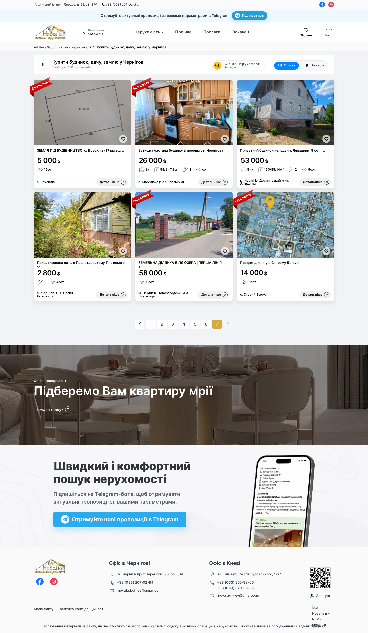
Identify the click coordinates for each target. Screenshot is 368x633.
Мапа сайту (44, 609)
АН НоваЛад (43, 47)
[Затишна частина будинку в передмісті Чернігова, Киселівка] (184, 112)
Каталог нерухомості (75, 47)
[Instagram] (331, 5)
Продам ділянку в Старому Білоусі (269, 263)
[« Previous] (139, 324)
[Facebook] (322, 5)
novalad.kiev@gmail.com (238, 595)
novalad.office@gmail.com (139, 590)
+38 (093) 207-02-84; (122, 4)
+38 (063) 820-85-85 (235, 588)
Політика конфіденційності (81, 609)
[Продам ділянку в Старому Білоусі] (285, 225)
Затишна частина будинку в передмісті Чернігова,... (183, 150)
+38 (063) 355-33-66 (235, 582)
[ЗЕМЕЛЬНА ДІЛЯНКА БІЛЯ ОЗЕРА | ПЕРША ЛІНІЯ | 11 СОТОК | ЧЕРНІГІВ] (184, 225)
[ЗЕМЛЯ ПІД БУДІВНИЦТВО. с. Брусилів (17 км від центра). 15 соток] (82, 112)
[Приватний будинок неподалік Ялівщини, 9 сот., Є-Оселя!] (285, 112)
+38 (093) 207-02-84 (135, 582)
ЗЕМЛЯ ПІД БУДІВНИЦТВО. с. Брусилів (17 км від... (80, 150)
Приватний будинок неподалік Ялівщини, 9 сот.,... (282, 150)
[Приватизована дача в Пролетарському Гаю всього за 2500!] (82, 225)
